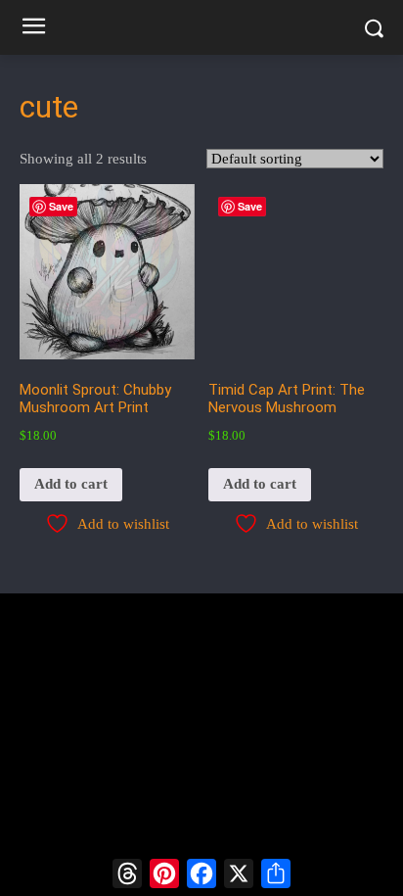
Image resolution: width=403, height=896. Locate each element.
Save (61, 206)
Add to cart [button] (71, 484)
